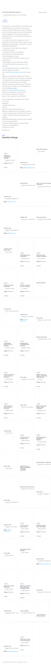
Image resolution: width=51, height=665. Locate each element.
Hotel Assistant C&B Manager (25, 550)
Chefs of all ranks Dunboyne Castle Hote (43, 184)
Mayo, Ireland (25, 529)
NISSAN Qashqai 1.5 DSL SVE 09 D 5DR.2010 (41, 439)
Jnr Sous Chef (7, 309)
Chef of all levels (24, 611)
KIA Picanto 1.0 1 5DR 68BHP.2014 (9, 586)
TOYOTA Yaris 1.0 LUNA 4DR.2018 (24, 526)
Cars (6, 153)
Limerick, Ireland (9, 288)
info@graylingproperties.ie (29, 167)
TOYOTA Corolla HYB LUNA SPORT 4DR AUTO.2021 (9, 376)
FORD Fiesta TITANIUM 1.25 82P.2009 (7, 157)
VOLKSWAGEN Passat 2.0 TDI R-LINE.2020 (8, 345)
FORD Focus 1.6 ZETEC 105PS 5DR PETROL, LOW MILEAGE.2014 (25, 587)
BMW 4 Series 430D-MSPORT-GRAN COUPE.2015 (41, 407)
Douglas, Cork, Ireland (27, 316)
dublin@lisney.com (11, 233)
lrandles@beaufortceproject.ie (17, 72)
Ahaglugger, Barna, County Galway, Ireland (16, 613)
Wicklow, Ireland (25, 348)
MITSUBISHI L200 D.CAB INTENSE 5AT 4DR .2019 (24, 345)
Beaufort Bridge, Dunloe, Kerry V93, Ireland (14, 15)
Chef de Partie (7, 431)
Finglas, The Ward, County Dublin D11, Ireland (17, 648)
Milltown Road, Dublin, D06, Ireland (14, 230)
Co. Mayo (40, 379)
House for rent (23, 162)
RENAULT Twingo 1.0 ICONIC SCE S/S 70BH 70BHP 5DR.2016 (41, 376)
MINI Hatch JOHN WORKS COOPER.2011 (41, 255)
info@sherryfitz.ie (11, 201)
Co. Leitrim (24, 288)
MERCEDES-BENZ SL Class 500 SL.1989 (41, 526)
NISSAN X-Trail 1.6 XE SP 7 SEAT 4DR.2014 (25, 286)
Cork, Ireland (8, 252)
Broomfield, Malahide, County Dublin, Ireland (17, 198)
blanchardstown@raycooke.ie (13, 651)
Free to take (39, 318)
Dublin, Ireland (25, 258)
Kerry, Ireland (41, 258)
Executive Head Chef (41, 337)
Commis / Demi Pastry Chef (8, 249)
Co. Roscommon (42, 442)
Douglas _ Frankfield (43, 494)
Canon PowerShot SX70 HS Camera (41, 615)
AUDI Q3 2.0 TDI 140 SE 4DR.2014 (8, 286)
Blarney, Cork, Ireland (27, 407)
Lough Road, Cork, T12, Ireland (29, 379)
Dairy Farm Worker (41, 217)
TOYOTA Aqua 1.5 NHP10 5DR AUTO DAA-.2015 (8, 407)
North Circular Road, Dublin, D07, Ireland (16, 311)
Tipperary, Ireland (10, 160)
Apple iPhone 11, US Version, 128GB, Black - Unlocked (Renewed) (25, 468)
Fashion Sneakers (40, 282)
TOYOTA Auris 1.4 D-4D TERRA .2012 (25, 438)
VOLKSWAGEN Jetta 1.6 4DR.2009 (25, 255)
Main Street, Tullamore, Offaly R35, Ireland (32, 489)
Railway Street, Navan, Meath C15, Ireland (32, 185)
